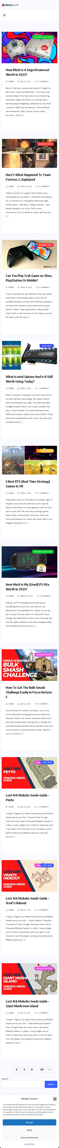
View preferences (29, 1137)
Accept (29, 1122)
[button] (55, 1098)
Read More (17, 124)
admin (11, 81)
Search (5, 1078)
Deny (29, 1130)
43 (41, 1069)
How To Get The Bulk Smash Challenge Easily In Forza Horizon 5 (29, 692)
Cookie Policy (29, 1144)
